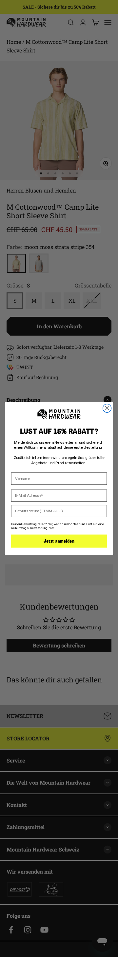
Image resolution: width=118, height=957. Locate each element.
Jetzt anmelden (59, 541)
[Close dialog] (107, 408)
